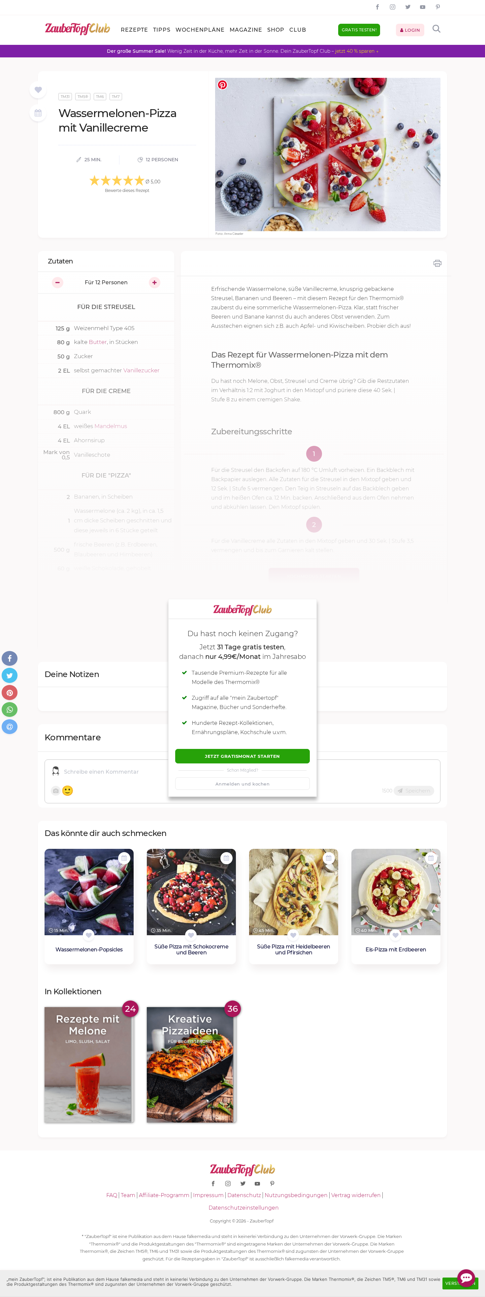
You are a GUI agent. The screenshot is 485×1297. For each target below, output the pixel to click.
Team (128, 1195)
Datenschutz (244, 1195)
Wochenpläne (200, 30)
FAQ (111, 1195)
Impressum (208, 1195)
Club (297, 30)
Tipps (162, 30)
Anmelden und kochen (242, 784)
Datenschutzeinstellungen (244, 1208)
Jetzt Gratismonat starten (242, 756)
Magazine (246, 30)
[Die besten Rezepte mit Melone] (89, 1065)
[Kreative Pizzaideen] (191, 1065)
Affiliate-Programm (164, 1195)
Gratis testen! (359, 29)
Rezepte (134, 30)
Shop (275, 30)
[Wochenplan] (38, 113)
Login (411, 30)
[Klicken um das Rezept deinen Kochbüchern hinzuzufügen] (88, 935)
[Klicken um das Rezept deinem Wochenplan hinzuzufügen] (124, 858)
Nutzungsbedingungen (296, 1195)
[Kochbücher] (38, 90)
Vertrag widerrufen (356, 1195)
